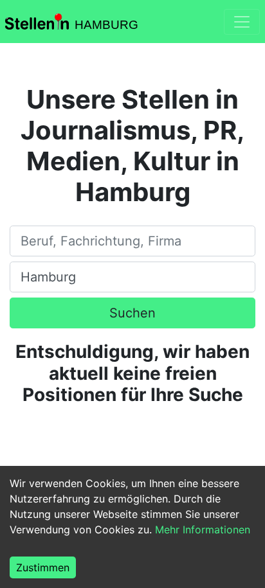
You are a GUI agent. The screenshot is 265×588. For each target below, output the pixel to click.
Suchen (132, 313)
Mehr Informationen (202, 529)
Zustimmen (42, 567)
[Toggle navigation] (242, 22)
